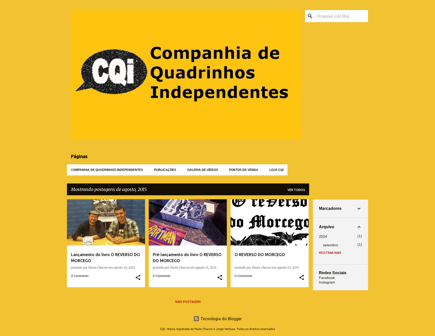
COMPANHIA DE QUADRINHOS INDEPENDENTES (107, 170)
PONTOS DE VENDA (243, 170)
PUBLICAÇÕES (165, 170)
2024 (323, 236)
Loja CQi (276, 170)
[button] (138, 277)
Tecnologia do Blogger (220, 318)
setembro (330, 245)
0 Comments (80, 276)
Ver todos (296, 189)
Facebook (327, 278)
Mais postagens (188, 301)
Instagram (327, 282)
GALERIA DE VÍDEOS (202, 170)
